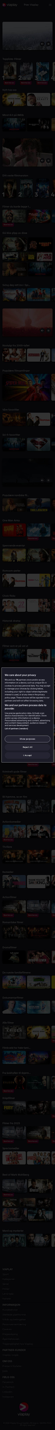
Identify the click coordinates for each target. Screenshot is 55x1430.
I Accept (27, 755)
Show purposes (27, 739)
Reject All (27, 747)
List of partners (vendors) (16, 729)
